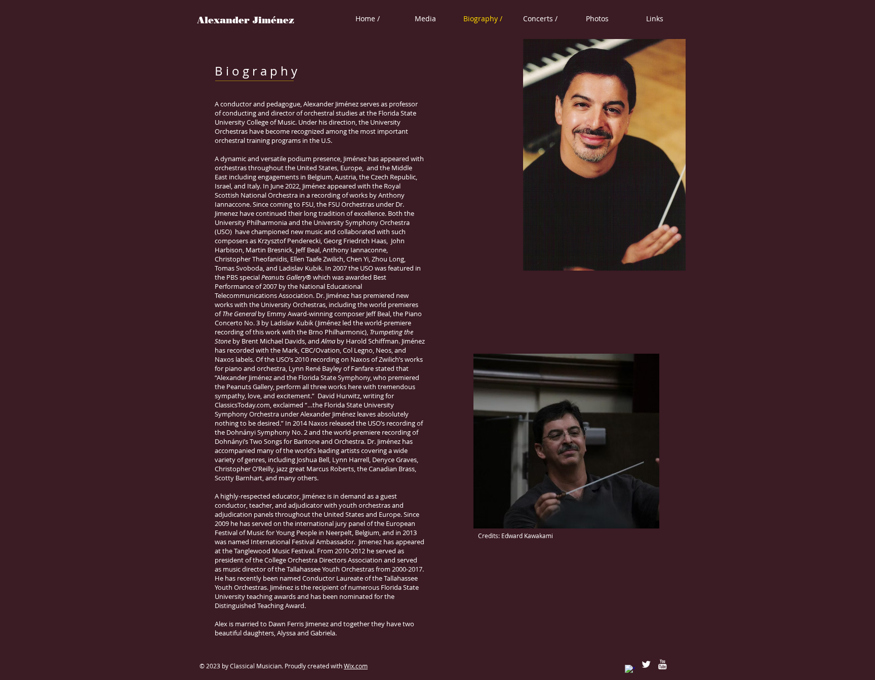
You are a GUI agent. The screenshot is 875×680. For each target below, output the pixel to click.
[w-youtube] (662, 664)
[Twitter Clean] (646, 664)
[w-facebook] (630, 670)
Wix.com (356, 666)
